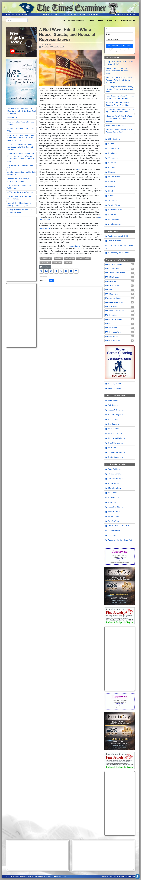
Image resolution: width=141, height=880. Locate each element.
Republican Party (46, 258)
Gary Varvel (113, 281)
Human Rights (113, 219)
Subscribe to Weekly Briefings (73, 20)
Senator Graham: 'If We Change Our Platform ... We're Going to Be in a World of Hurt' (119, 80)
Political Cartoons (115, 264)
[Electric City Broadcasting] (119, 586)
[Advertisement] (21, 249)
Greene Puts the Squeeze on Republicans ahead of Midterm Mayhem (117, 70)
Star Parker (112, 535)
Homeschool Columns (116, 438)
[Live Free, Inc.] (21, 82)
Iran (110, 290)
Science (111, 196)
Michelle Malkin (114, 488)
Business (111, 181)
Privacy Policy (110, 50)
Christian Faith (114, 340)
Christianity (113, 336)
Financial (111, 186)
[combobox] (17, 20)
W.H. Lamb (113, 307)
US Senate (58, 258)
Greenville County (116, 302)
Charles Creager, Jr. (115, 415)
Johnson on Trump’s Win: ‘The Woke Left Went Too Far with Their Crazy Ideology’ (119, 118)
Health (110, 191)
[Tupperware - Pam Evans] (119, 556)
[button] (41, 271)
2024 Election (69, 258)
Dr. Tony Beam (113, 429)
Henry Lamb (112, 493)
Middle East (113, 294)
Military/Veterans (114, 177)
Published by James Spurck (118, 253)
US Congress (57, 262)
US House (68, 262)
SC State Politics (114, 148)
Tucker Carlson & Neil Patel (118, 526)
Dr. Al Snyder (113, 448)
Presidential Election (84, 258)
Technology (112, 200)
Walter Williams (114, 469)
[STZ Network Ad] (21, 42)
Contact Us (111, 20)
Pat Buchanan (113, 497)
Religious (111, 153)
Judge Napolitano (114, 507)
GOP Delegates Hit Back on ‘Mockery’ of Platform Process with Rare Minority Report (119, 89)
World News (112, 214)
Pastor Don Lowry (114, 457)
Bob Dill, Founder (114, 384)
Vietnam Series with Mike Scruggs (120, 245)
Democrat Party (115, 332)
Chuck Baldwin (114, 483)
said (78, 169)
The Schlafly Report (115, 479)
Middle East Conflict (116, 311)
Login (100, 20)
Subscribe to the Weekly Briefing (120, 46)
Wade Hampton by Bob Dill (118, 236)
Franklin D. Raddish (115, 433)
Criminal (111, 167)
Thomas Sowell (114, 474)
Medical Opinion (114, 512)
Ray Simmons (113, 424)
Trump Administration (117, 273)
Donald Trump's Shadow (115, 125)
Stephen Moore (114, 530)
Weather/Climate (114, 205)
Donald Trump (45, 262)
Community (112, 158)
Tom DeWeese (113, 521)
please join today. (75, 246)
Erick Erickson (113, 502)
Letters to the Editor (115, 388)
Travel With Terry (114, 241)
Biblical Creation (115, 319)
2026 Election (114, 285)
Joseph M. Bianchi (115, 410)
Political (111, 144)
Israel (111, 323)
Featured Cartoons (115, 210)
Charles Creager (115, 298)
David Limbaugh (114, 516)
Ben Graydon (113, 419)
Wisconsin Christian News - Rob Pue (118, 541)
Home (91, 20)
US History (113, 328)
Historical (111, 172)
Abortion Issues (114, 224)
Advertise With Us (128, 20)
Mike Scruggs (114, 277)
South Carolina (114, 268)
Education (112, 163)
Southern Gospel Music (117, 452)
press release (45, 228)
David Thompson (114, 443)
